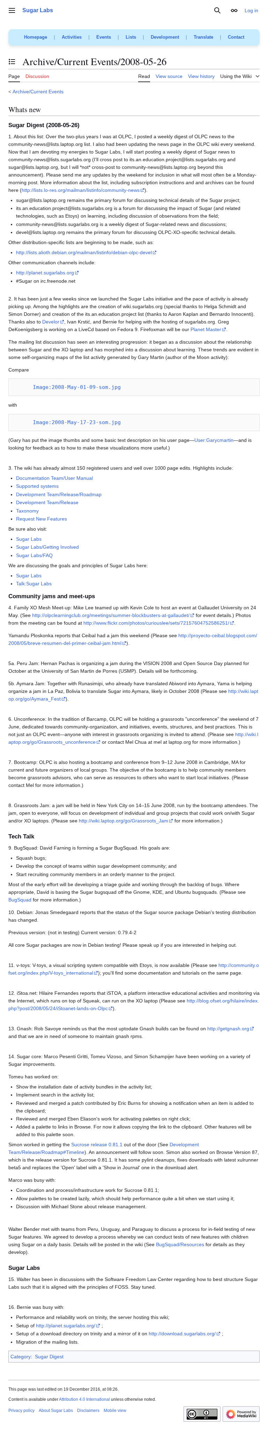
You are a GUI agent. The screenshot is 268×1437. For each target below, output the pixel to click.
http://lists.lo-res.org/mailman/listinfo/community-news (81, 190)
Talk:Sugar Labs (34, 583)
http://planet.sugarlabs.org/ (65, 1325)
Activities (72, 37)
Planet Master (206, 329)
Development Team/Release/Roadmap (59, 494)
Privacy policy (21, 1410)
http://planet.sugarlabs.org (45, 272)
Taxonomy (27, 511)
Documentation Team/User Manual (54, 478)
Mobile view (115, 1410)
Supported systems (37, 486)
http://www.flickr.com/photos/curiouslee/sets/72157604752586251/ (156, 623)
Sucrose (80, 1144)
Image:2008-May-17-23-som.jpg (77, 422)
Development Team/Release (47, 502)
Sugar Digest (49, 1356)
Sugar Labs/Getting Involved (47, 547)
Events (103, 37)
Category (20, 1356)
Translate (203, 37)
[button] (12, 10)
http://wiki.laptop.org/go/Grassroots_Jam (123, 820)
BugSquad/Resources (180, 1244)
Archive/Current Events (38, 91)
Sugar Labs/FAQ (34, 555)
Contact (236, 37)
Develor (50, 322)
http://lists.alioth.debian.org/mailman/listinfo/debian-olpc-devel (84, 252)
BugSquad (19, 900)
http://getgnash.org (228, 1028)
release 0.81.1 (106, 1144)
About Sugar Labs (56, 1410)
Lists (131, 37)
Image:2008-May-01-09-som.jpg (77, 387)
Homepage (35, 37)
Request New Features (41, 519)
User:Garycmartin (213, 440)
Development (165, 37)
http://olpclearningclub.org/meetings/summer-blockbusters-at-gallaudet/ (110, 615)
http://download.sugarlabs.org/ (182, 1333)
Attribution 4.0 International (84, 1399)
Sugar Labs (29, 539)
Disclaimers (88, 1410)
